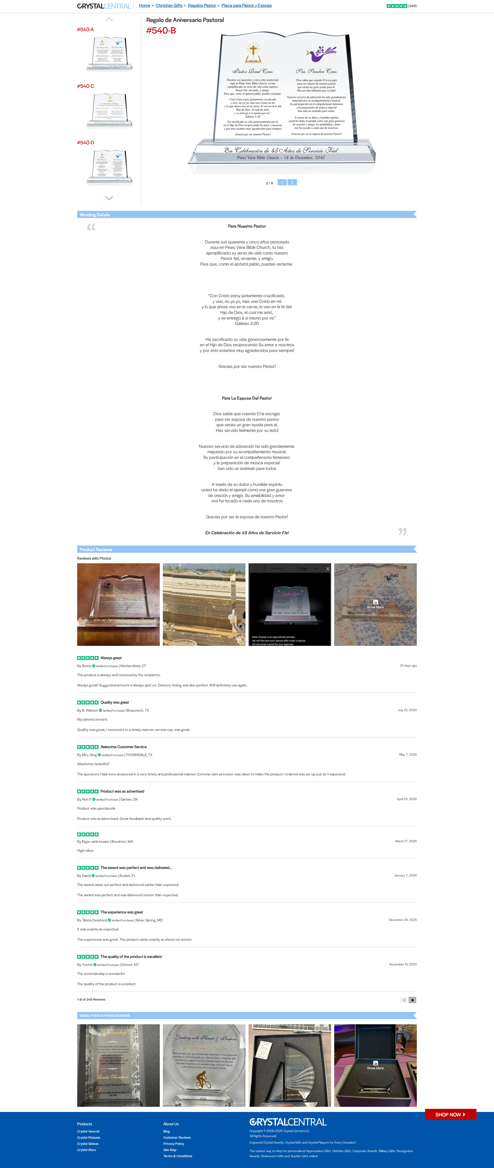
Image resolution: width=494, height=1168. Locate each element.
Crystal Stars (86, 1149)
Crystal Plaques (88, 1137)
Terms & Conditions (177, 1155)
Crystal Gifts (293, 1142)
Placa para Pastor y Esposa (247, 5)
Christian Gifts (169, 5)
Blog (166, 1131)
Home (144, 5)
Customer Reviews (177, 1137)
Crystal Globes (88, 1143)
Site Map (170, 1149)
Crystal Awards (88, 1131)
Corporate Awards (364, 1150)
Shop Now (449, 1114)
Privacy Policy (173, 1143)
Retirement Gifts (272, 1156)
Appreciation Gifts (318, 1150)
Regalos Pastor (202, 5)
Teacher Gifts (299, 1156)
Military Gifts (387, 1150)
